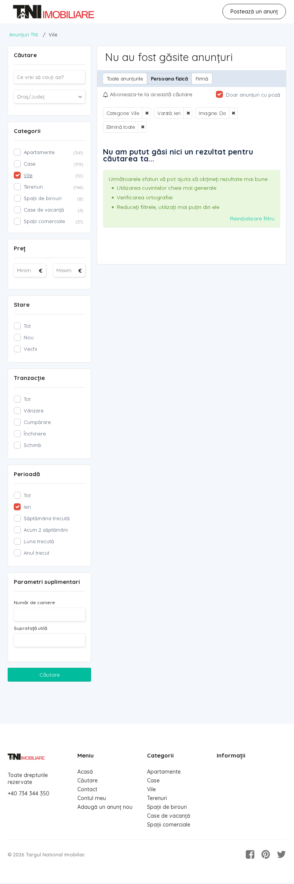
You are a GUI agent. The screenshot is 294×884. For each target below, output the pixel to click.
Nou (29, 337)
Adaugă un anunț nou (104, 806)
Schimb (32, 445)
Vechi (30, 349)
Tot (27, 326)
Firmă (202, 79)
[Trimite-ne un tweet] (281, 854)
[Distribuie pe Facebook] (250, 854)
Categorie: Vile (122, 113)
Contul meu (91, 798)
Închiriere (35, 433)
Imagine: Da (212, 113)
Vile (151, 789)
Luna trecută (39, 541)
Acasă (85, 771)
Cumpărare (37, 422)
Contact (87, 789)
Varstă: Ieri (168, 113)
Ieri (27, 507)
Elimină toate (120, 127)
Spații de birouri (167, 806)
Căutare (49, 674)
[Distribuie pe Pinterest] (266, 854)
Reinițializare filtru (252, 218)
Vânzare (34, 410)
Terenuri (157, 798)
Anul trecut (36, 553)
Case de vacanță (168, 815)
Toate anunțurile (125, 79)
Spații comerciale (168, 824)
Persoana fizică (169, 79)
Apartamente (164, 771)
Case (153, 780)
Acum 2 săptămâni (46, 530)
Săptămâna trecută (47, 518)
